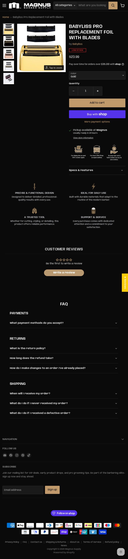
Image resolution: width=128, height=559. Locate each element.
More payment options (97, 122)
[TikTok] (28, 455)
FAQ (25, 542)
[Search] (113, 5)
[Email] (4, 455)
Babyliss (77, 44)
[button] (8, 29)
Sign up (52, 489)
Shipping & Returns (56, 542)
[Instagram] (16, 455)
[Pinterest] (22, 455)
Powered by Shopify (64, 553)
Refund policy (112, 542)
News (64, 546)
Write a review (64, 272)
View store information (83, 138)
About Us (75, 542)
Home (5, 17)
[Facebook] (10, 455)
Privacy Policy (12, 542)
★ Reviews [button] (125, 282)
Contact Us (36, 542)
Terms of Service (92, 542)
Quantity (74, 84)
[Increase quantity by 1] (97, 90)
